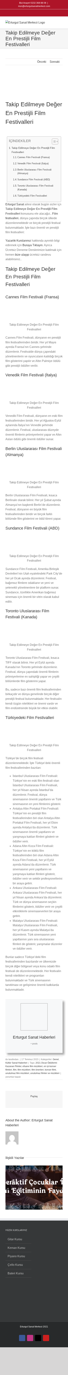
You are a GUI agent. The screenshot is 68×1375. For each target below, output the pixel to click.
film (15, 1069)
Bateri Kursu (16, 1273)
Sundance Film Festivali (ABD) (33, 179)
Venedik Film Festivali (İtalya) (33, 163)
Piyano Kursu (16, 1256)
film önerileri (38, 1069)
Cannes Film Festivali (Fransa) (33, 157)
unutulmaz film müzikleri (17, 1073)
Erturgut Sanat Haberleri (34, 1037)
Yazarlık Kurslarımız (18, 240)
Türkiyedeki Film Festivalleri (32, 195)
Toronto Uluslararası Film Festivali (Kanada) (35, 187)
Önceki (41, 61)
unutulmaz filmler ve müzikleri (44, 1073)
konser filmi (50, 1069)
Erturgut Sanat (14, 204)
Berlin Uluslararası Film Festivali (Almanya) (34, 171)
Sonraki (55, 61)
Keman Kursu (16, 1247)
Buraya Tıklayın (32, 245)
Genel (56, 1059)
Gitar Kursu (15, 1239)
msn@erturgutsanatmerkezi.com (34, 6)
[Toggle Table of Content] (53, 141)
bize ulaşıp (22, 254)
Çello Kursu (15, 1264)
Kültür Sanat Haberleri (16, 1063)
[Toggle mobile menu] (61, 22)
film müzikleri (24, 1069)
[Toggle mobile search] (54, 22)
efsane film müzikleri (32, 1066)
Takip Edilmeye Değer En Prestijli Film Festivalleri (33, 150)
